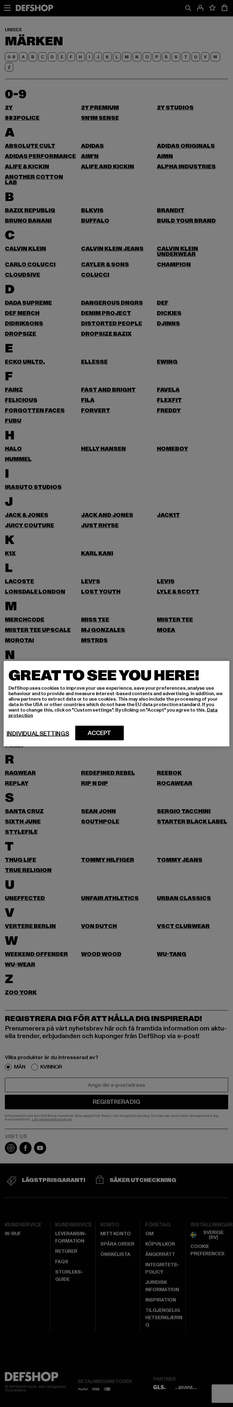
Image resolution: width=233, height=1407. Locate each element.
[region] (117, 703)
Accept (99, 733)
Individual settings (38, 733)
